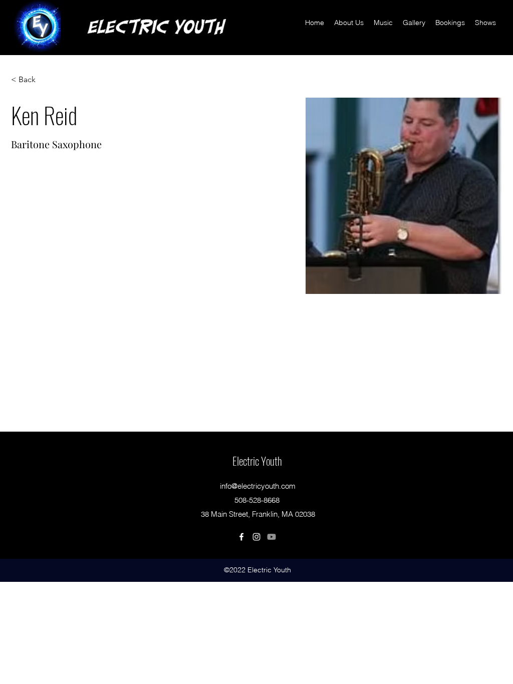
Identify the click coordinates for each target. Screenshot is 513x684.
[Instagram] (256, 537)
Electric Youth (257, 461)
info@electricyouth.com (258, 486)
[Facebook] (241, 537)
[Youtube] (272, 537)
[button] (31, 80)
